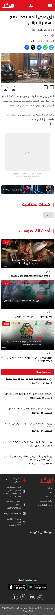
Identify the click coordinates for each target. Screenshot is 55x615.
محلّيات (49, 40)
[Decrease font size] (46, 87)
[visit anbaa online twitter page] (23, 597)
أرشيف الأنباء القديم (45, 505)
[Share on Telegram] (51, 47)
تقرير (48, 271)
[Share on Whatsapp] (45, 47)
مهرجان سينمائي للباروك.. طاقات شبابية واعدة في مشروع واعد (27, 359)
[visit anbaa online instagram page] (40, 597)
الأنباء (40, 40)
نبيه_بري (48, 215)
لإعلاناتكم (49, 496)
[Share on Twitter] (33, 47)
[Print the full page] (13, 88)
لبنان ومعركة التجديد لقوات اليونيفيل (32, 316)
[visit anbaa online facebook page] (14, 597)
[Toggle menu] (50, 5)
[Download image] (4, 79)
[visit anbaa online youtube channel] (31, 597)
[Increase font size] (52, 87)
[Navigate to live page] (31, 5)
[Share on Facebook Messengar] (39, 47)
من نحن (50, 488)
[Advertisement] (27, 152)
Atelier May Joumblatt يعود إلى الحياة (32, 275)
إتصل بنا (50, 492)
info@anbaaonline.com (12, 513)
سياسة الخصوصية (46, 501)
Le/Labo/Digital (28, 611)
